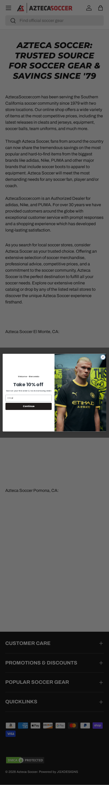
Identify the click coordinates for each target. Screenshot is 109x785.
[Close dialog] (103, 357)
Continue (28, 406)
